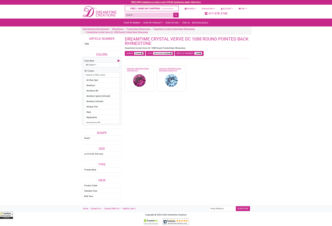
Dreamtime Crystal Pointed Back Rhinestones (174, 29)
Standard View (90, 191)
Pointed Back (90, 170)
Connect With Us (111, 208)
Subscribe (242, 208)
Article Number (188, 53)
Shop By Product (152, 23)
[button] (6, 215)
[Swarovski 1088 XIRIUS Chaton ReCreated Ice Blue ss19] (171, 80)
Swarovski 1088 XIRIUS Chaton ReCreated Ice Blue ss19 (170, 69)
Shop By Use (171, 23)
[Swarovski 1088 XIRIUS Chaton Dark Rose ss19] (139, 80)
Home (85, 208)
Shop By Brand (132, 23)
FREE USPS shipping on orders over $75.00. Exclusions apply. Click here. (166, 2)
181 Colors (89, 71)
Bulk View (88, 196)
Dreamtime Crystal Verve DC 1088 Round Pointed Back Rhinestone (117, 32)
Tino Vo (186, 23)
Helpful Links (129, 208)
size (158, 53)
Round (87, 138)
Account (227, 9)
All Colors (90, 65)
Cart (243, 9)
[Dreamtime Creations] (99, 11)
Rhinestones (118, 29)
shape (133, 53)
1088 (86, 44)
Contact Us (95, 208)
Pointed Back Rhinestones (139, 29)
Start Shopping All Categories (95, 29)
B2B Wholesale (200, 23)
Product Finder (91, 185)
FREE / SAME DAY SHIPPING (151, 8)
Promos (190, 9)
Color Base (89, 61)
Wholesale (208, 9)
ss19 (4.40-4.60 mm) (93, 154)
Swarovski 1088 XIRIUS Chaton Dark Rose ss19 (138, 69)
